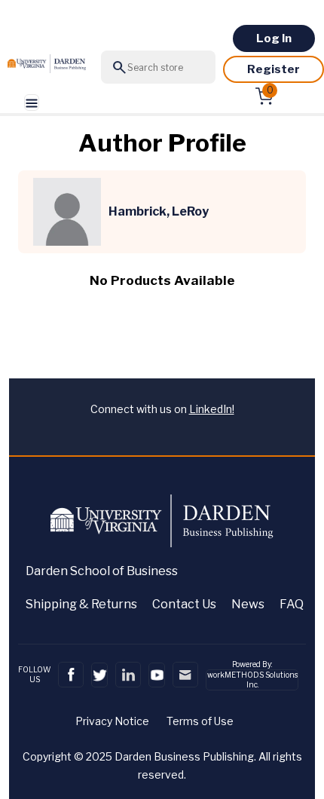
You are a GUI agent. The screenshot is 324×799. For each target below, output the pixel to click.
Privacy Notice (112, 721)
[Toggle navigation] (31, 103)
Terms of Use (200, 721)
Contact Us (184, 604)
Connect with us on (162, 409)
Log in (274, 38)
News (247, 604)
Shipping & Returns (81, 604)
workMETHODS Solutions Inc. (252, 679)
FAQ (292, 604)
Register (273, 69)
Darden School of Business (102, 571)
